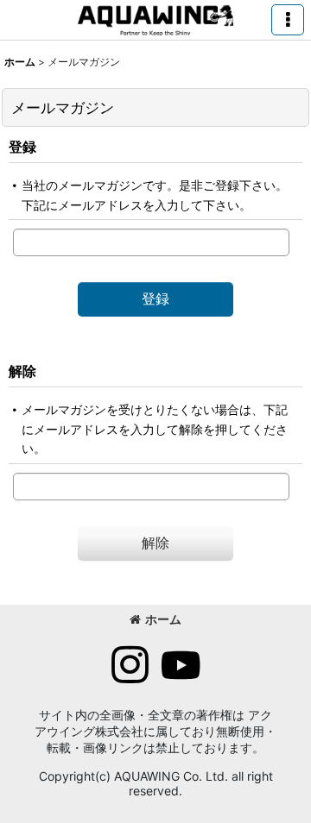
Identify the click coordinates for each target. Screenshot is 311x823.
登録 (22, 146)
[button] (287, 19)
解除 (22, 371)
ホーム (163, 619)
